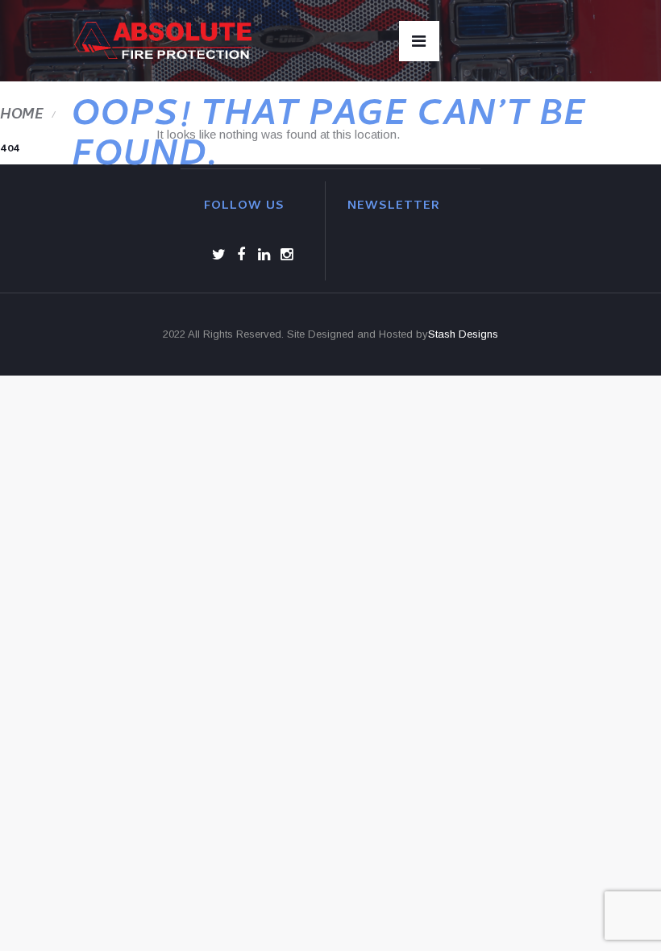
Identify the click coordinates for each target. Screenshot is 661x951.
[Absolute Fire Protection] (163, 41)
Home (22, 115)
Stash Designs (463, 334)
